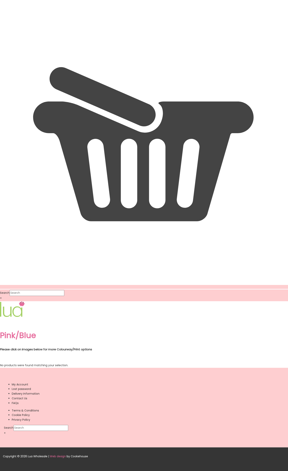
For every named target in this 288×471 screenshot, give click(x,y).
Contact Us (19, 398)
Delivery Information (26, 394)
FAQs (15, 403)
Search (5, 293)
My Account (20, 384)
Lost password (21, 389)
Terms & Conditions (25, 410)
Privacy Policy (21, 420)
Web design (58, 456)
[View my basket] (144, 287)
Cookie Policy (21, 415)
